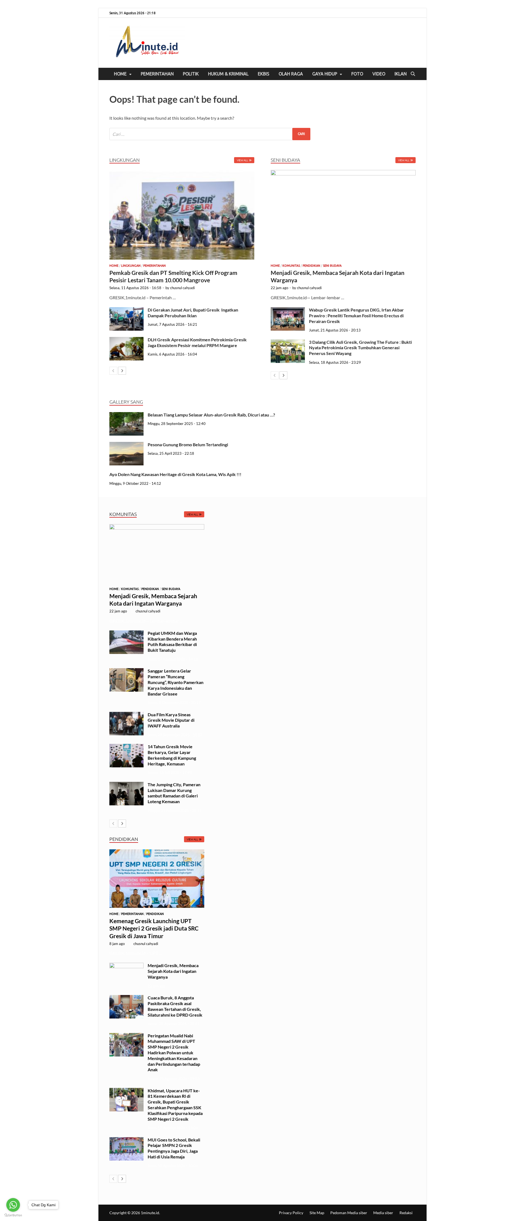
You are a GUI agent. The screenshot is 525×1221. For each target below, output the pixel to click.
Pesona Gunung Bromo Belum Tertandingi (188, 444)
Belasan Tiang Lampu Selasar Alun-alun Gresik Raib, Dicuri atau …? (211, 414)
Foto (357, 73)
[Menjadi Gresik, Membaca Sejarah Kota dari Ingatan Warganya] (343, 215)
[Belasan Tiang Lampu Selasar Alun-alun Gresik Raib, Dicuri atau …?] (126, 415)
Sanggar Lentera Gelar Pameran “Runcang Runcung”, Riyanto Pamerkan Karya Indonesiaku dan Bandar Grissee (175, 682)
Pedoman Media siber (348, 1212)
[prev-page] (113, 371)
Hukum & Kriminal (228, 73)
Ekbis (263, 73)
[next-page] (122, 371)
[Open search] (413, 74)
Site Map (317, 1212)
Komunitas (291, 265)
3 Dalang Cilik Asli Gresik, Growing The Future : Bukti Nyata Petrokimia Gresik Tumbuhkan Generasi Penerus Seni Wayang (360, 347)
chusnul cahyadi (182, 288)
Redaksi (406, 1212)
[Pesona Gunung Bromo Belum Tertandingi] (126, 445)
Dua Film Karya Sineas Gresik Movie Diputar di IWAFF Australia (171, 720)
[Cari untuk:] (209, 134)
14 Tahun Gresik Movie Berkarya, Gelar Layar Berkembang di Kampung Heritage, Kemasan (172, 755)
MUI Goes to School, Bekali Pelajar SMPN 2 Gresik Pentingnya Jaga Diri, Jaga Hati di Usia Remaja (174, 1148)
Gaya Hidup (324, 73)
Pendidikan (311, 265)
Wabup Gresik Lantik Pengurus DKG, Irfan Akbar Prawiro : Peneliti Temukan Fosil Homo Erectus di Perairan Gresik (356, 315)
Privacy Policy (291, 1212)
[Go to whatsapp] (13, 1205)
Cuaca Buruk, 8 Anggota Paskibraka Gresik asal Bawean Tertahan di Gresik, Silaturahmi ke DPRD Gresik (175, 1006)
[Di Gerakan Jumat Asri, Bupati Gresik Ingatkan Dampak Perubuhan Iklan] (126, 310)
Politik (191, 73)
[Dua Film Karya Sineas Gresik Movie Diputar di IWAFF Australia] (126, 715)
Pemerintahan (157, 73)
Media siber (383, 1212)
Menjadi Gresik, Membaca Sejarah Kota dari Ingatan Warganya (173, 971)
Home (120, 73)
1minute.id (150, 1212)
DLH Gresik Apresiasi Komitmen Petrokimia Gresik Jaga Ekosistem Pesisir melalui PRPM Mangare (197, 342)
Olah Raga (291, 73)
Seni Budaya (332, 265)
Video (378, 73)
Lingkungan (131, 265)
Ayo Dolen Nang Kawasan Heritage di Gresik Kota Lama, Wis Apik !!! (175, 474)
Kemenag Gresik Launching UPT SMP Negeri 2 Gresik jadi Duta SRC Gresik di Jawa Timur (154, 928)
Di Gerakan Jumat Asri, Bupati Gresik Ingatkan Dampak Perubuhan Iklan (193, 312)
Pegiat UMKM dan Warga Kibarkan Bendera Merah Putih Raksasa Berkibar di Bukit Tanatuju (172, 641)
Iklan (401, 73)
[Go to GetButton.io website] (13, 1215)
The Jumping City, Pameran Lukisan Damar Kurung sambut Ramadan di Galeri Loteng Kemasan (174, 793)
